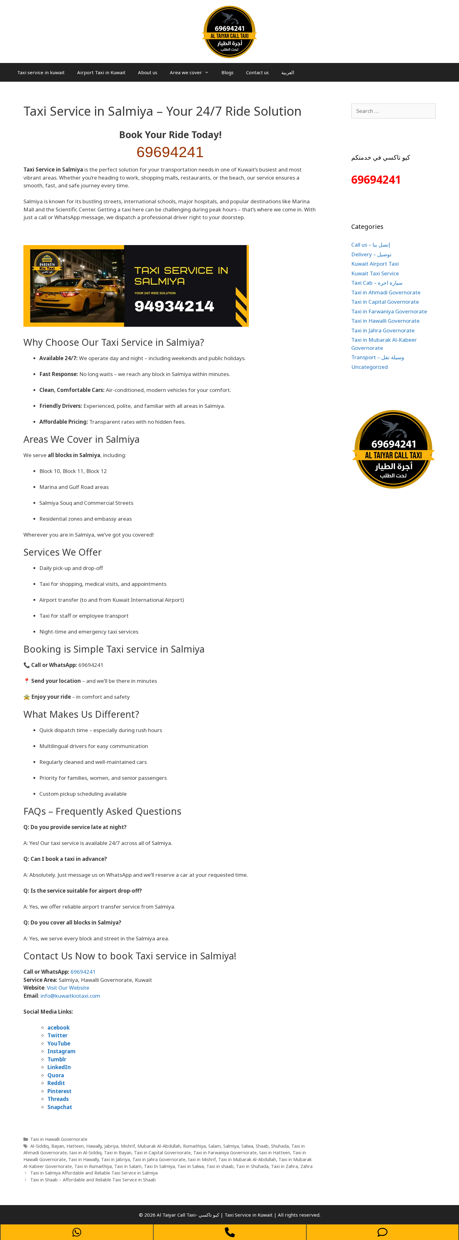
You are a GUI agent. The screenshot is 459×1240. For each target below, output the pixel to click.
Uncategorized (369, 366)
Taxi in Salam (127, 1166)
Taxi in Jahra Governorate (158, 1159)
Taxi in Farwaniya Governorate (225, 1153)
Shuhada (280, 1146)
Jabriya (111, 1146)
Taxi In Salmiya (159, 1166)
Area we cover (186, 72)
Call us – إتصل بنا (370, 244)
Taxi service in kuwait (41, 72)
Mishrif (128, 1146)
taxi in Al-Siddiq (85, 1153)
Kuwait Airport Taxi (375, 263)
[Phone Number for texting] (382, 1232)
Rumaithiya (194, 1146)
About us (147, 72)
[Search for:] (393, 110)
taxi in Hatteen (274, 1153)
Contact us (257, 72)
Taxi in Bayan (117, 1153)
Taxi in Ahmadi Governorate (386, 292)
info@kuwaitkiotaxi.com (70, 995)
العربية (287, 72)
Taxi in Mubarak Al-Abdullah (247, 1159)
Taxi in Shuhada (252, 1166)
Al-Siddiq (39, 1146)
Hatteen (75, 1146)
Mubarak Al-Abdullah (158, 1146)
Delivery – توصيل (371, 254)
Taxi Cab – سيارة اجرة (376, 282)
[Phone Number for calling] (230, 1232)
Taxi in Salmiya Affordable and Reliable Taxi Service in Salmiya (94, 1173)
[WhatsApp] (77, 1232)
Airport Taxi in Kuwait (101, 72)
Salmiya (231, 1146)
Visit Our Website (68, 987)
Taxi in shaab (220, 1166)
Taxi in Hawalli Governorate (58, 1139)
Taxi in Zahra (284, 1166)
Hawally (94, 1146)
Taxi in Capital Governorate (162, 1153)
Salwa (247, 1146)
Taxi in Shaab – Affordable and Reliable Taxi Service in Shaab (93, 1180)
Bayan (57, 1146)
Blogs (227, 72)
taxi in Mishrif (202, 1159)
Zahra (306, 1166)
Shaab (262, 1146)
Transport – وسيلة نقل (377, 357)
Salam (214, 1146)
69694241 (170, 152)
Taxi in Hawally (83, 1159)
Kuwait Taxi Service (375, 273)
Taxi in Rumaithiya (93, 1166)
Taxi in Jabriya (115, 1159)
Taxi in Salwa (190, 1166)
